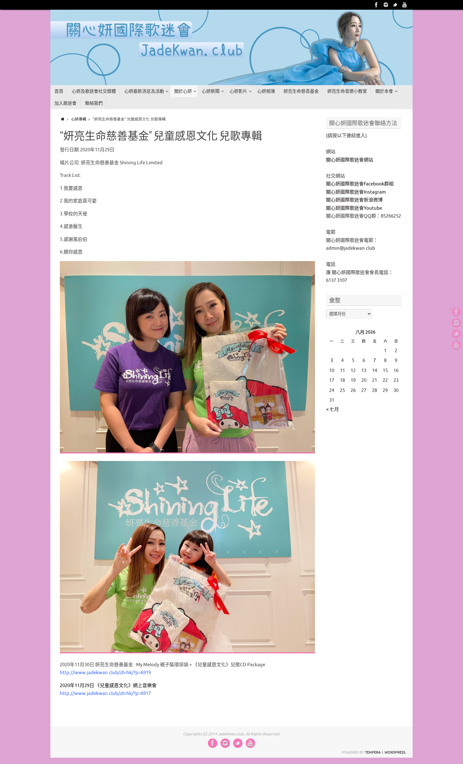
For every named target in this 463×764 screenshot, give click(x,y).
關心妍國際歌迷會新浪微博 (354, 200)
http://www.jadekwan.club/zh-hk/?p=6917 (105, 694)
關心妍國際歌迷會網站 (349, 160)
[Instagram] (386, 4)
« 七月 (332, 409)
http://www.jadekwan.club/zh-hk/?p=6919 (105, 673)
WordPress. (395, 752)
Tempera (372, 752)
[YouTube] (404, 4)
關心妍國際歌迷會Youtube (354, 208)
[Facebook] (376, 4)
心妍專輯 (78, 119)
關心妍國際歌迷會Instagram (356, 192)
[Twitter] (395, 4)
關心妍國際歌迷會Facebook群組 (360, 184)
